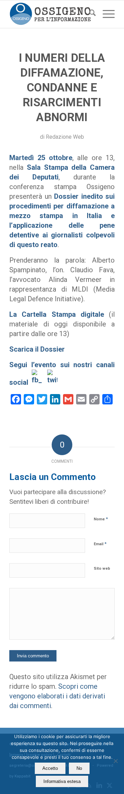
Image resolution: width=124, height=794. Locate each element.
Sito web (102, 568)
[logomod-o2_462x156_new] (51, 14)
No (79, 768)
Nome (101, 518)
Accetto (50, 768)
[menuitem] (89, 14)
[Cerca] (89, 14)
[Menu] (105, 14)
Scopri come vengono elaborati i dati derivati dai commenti (57, 696)
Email (100, 543)
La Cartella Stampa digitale (56, 314)
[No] (115, 760)
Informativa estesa (62, 781)
